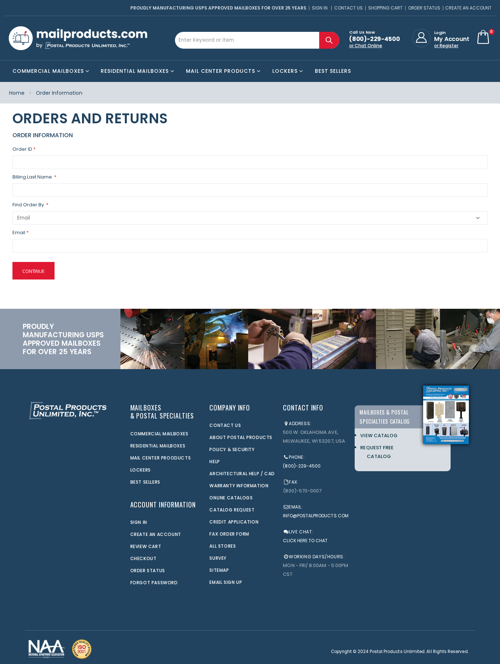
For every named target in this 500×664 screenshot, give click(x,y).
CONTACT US (225, 425)
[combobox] (257, 40)
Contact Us (348, 8)
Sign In (320, 8)
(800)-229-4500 (302, 466)
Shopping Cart (385, 8)
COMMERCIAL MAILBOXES (159, 434)
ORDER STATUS (147, 570)
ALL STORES (222, 546)
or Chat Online (365, 45)
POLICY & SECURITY (231, 449)
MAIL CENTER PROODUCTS (160, 458)
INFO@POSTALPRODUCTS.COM (315, 516)
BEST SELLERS (145, 482)
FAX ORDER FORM (229, 534)
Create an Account (468, 8)
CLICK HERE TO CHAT (305, 540)
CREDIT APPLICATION (233, 522)
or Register (446, 45)
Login (440, 32)
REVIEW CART (145, 546)
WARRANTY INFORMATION (238, 486)
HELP (214, 461)
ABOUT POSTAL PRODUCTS (240, 437)
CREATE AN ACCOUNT (155, 534)
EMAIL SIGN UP (225, 582)
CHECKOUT (143, 558)
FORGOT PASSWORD (154, 582)
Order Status (424, 8)
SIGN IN (138, 522)
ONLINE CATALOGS (231, 498)
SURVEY (218, 558)
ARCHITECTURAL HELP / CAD (242, 473)
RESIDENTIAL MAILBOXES (158, 446)
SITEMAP (219, 570)
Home (17, 93)
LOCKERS (140, 470)
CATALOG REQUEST (231, 510)
